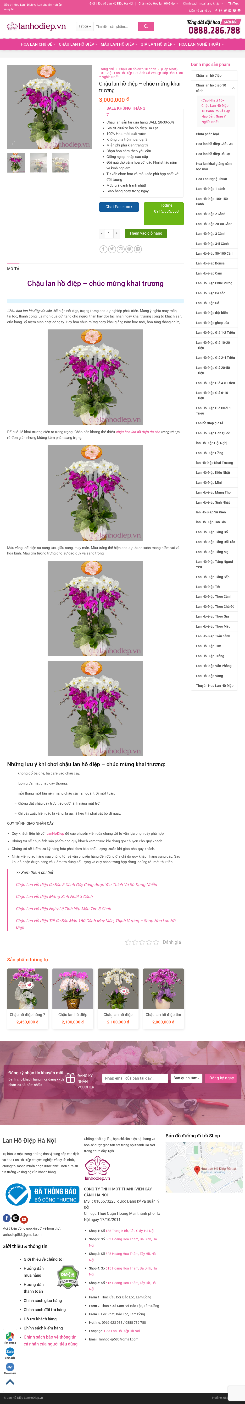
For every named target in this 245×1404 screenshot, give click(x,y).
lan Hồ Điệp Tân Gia (211, 522)
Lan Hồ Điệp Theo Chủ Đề (215, 606)
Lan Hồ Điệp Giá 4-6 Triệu (215, 383)
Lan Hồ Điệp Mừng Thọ (213, 492)
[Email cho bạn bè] (121, 249)
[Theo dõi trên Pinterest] (234, 10)
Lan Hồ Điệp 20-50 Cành (214, 224)
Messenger (10, 1373)
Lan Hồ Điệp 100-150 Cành (212, 201)
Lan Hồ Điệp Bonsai (211, 263)
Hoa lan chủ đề (36, 44)
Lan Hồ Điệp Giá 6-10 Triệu (212, 395)
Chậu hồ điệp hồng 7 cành (27, 1017)
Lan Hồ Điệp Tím (208, 646)
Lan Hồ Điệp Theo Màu (213, 626)
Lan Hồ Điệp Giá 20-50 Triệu (213, 370)
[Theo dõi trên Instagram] (220, 10)
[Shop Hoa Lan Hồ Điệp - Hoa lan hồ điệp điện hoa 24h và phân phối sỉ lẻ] (36, 26)
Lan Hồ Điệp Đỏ (207, 303)
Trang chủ (106, 69)
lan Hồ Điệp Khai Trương (214, 463)
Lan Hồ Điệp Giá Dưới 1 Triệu (213, 410)
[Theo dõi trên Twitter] (225, 10)
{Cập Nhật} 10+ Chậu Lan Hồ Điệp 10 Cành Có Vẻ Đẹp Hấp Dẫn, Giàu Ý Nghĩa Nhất (215, 111)
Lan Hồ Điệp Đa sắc (210, 293)
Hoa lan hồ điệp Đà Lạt (213, 154)
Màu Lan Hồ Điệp (117, 44)
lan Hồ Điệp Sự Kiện (211, 512)
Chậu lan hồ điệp (209, 75)
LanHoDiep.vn (33, 1397)
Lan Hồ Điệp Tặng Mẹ (212, 552)
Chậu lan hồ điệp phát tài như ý (72, 1017)
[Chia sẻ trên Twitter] (112, 249)
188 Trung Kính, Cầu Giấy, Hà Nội (130, 1231)
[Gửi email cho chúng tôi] (229, 10)
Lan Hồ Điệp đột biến (212, 313)
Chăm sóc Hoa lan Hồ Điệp (157, 3)
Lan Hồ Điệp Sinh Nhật (213, 502)
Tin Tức (233, 3)
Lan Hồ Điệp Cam (209, 273)
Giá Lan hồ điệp (156, 44)
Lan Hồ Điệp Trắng (210, 656)
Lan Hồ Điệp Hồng (209, 453)
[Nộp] (146, 26)
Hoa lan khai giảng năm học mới (214, 166)
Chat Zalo (10, 1357)
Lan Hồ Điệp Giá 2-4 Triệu (215, 358)
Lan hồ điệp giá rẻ (209, 423)
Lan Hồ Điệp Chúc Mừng (214, 283)
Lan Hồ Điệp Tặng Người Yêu (214, 564)
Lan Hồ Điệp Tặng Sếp (212, 577)
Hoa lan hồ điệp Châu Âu (214, 144)
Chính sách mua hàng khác (201, 3)
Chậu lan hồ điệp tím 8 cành (163, 1017)
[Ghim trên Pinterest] (129, 249)
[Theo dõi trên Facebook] (216, 10)
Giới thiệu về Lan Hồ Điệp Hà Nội (111, 3)
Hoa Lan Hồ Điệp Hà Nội (122, 1331)
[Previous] (15, 107)
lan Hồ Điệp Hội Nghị (211, 443)
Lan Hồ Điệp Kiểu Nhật (213, 472)
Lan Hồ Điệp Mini (209, 482)
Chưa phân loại (207, 134)
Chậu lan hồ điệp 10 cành (211, 87)
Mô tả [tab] (13, 269)
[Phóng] (13, 143)
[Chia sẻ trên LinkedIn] (138, 249)
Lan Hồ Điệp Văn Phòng (214, 666)
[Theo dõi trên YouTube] (239, 10)
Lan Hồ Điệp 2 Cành (211, 214)
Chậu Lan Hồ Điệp (76, 44)
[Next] (84, 107)
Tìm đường (10, 1342)
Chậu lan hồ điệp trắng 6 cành (118, 1017)
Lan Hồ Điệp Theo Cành (214, 596)
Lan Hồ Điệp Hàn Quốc (213, 433)
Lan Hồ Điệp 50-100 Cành (215, 253)
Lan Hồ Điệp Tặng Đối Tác (215, 542)
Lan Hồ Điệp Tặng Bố (212, 532)
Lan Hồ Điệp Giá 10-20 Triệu (213, 345)
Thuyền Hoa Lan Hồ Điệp (215, 686)
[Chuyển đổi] (233, 88)
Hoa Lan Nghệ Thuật (200, 44)
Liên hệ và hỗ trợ (200, 10)
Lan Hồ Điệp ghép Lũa (212, 323)
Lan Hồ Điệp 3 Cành (211, 234)
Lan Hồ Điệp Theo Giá (212, 616)
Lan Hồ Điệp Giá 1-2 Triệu (215, 332)
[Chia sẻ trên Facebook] (103, 249)
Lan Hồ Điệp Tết (208, 587)
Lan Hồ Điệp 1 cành (210, 189)
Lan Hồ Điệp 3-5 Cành (212, 244)
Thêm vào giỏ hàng (145, 233)
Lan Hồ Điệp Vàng (209, 676)
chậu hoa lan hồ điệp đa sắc (138, 432)
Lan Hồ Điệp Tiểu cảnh (213, 636)
